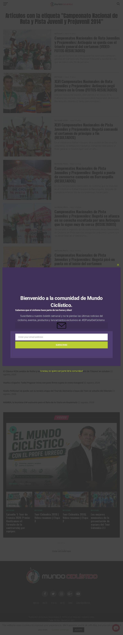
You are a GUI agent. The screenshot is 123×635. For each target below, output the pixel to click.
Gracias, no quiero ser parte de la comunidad (61, 371)
